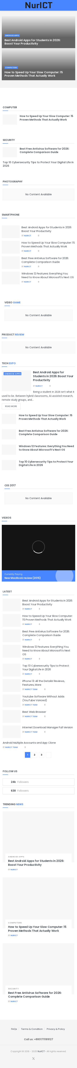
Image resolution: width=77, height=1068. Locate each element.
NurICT (27, 235)
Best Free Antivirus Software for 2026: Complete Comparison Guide (45, 260)
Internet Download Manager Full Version (47, 727)
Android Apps (12, 373)
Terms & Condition (32, 1029)
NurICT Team (31, 689)
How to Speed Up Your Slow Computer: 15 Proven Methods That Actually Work (48, 244)
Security (13, 989)
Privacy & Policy (56, 1029)
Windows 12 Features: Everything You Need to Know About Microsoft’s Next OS (47, 275)
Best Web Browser (34, 712)
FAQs (14, 1029)
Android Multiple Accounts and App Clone (29, 743)
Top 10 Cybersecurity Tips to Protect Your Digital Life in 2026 (46, 463)
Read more (11, 406)
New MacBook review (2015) (22, 578)
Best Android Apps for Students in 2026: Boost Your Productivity (46, 229)
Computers (15, 923)
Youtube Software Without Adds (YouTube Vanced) (43, 698)
